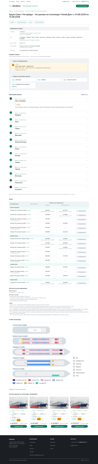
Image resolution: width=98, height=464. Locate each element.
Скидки (12, 22)
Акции (17, 1)
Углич (18, 410)
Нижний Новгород (40, 410)
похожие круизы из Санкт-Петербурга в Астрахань (30, 40)
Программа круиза (21, 22)
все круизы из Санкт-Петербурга (26, 47)
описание (29, 210)
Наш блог (28, 1)
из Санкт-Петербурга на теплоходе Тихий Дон (36, 11)
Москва (13, 410)
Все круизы (52, 442)
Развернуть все (84, 94)
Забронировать (82, 210)
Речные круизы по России (30, 6)
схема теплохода (37, 33)
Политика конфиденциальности (37, 455)
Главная (11, 11)
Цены (30, 22)
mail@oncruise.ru (66, 1)
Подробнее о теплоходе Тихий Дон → (17, 389)
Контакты (23, 1)
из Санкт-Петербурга (19, 11)
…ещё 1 (13, 412)
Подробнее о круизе (18, 426)
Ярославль (80, 410)
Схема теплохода (39, 22)
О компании (12, 1)
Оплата (51, 448)
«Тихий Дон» (22, 31)
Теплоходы (52, 445)
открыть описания (34, 203)
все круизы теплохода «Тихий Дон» (26, 33)
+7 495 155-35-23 (75, 1)
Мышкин (59, 410)
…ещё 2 (33, 412)
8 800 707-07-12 (85, 1)
